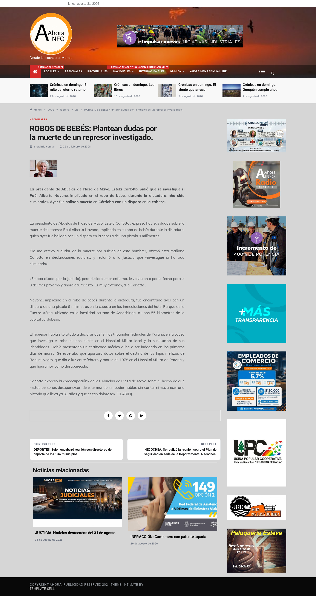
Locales (53, 69)
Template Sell (42, 589)
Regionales (73, 71)
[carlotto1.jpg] (43, 168)
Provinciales (97, 71)
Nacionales (123, 69)
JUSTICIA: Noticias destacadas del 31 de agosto (75, 533)
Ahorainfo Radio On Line (208, 71)
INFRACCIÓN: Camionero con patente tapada (168, 536)
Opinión (175, 71)
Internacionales (152, 69)
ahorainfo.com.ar (44, 146)
